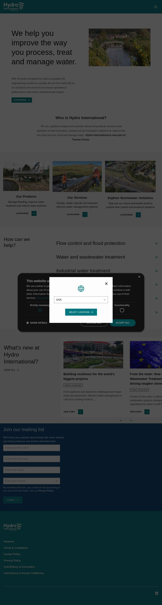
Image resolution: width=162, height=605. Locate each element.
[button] (79, 312)
